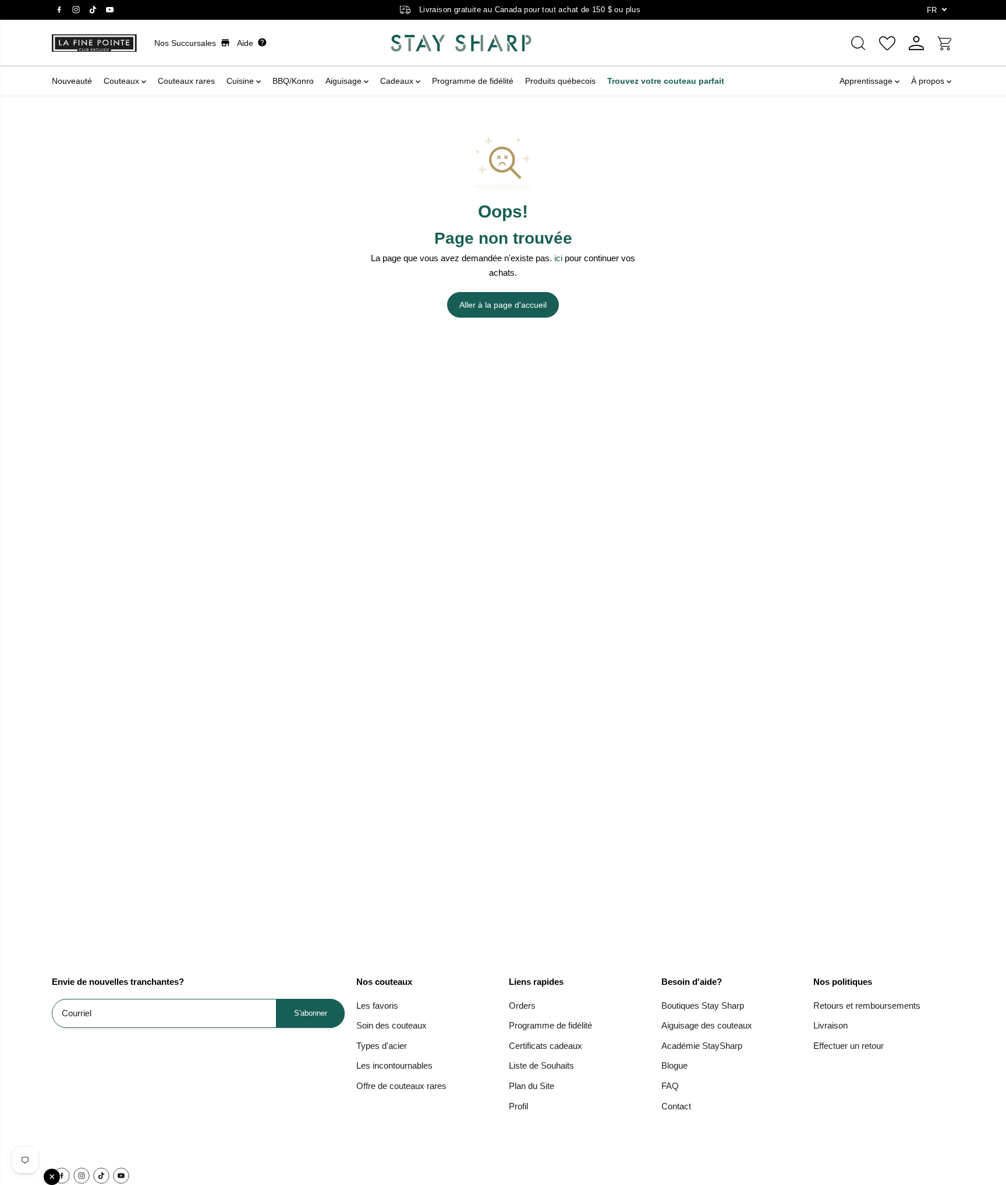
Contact (676, 1106)
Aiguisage (344, 81)
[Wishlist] (887, 43)
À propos (929, 81)
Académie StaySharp (701, 1046)
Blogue (674, 1065)
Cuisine (241, 81)
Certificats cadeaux (545, 1046)
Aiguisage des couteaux (706, 1025)
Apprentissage (867, 81)
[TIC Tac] (93, 10)
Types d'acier (381, 1046)
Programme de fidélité (472, 81)
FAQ (670, 1086)
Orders (522, 1005)
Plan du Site (531, 1086)
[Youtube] (109, 10)
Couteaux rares (186, 81)
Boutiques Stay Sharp (702, 1005)
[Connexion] (916, 43)
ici (558, 258)
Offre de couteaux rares (401, 1086)
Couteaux (122, 81)
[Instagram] (76, 10)
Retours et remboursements (866, 1005)
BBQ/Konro (293, 81)
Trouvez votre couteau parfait (665, 81)
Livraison (830, 1025)
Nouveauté (72, 81)
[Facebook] (59, 10)
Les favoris (377, 1005)
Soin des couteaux (391, 1025)
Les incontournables (394, 1065)
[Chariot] (945, 43)
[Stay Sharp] (461, 43)
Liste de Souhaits (541, 1065)
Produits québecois (560, 81)
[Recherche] (858, 43)
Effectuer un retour (848, 1046)
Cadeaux (398, 81)
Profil (518, 1106)
